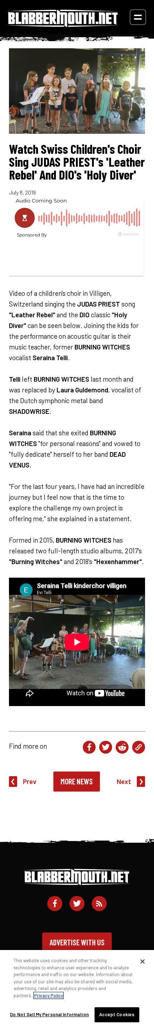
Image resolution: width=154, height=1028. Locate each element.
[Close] (142, 961)
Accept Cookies (116, 1014)
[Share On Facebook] (89, 747)
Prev (30, 781)
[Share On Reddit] (122, 747)
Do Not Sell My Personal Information (49, 1014)
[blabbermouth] (63, 24)
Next (124, 781)
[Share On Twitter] (105, 747)
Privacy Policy (48, 995)
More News (77, 781)
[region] (77, 989)
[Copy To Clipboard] (138, 747)
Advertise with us (77, 942)
